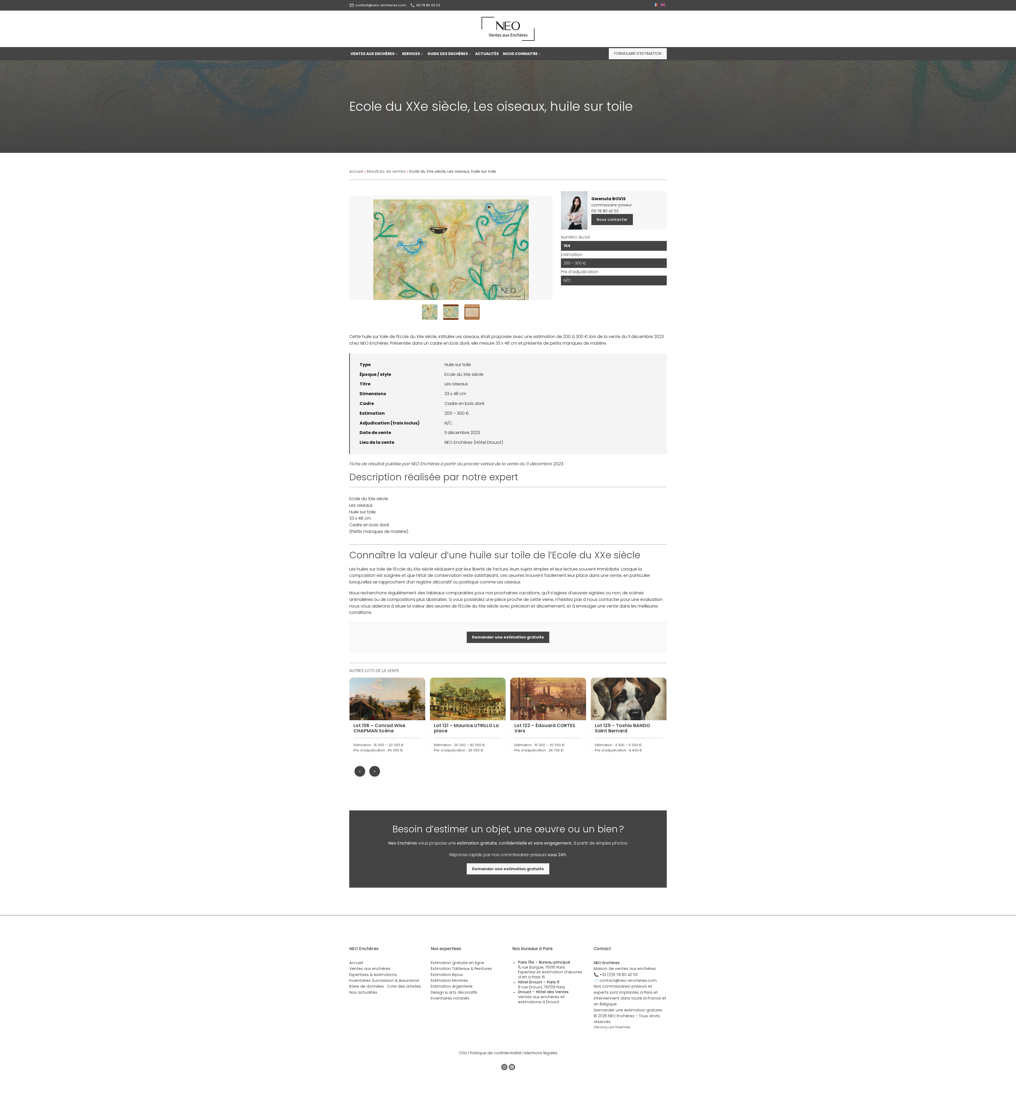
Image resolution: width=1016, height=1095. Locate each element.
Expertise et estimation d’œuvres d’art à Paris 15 (550, 974)
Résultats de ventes (386, 171)
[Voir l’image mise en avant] (450, 247)
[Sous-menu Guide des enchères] (470, 54)
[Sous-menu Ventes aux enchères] (397, 54)
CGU (463, 1053)
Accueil (356, 171)
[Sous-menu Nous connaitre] (539, 54)
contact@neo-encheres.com (380, 5)
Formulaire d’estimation (637, 53)
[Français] (656, 5)
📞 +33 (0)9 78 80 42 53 (616, 974)
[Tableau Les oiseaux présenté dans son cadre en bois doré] (451, 312)
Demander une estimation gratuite (628, 1010)
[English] (663, 5)
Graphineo (622, 1027)
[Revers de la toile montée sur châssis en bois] (472, 312)
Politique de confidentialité (495, 1053)
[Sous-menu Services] (422, 54)
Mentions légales (540, 1053)
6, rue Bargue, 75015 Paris (544, 965)
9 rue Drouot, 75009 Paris (541, 984)
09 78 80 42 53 (428, 5)
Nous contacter (612, 219)
